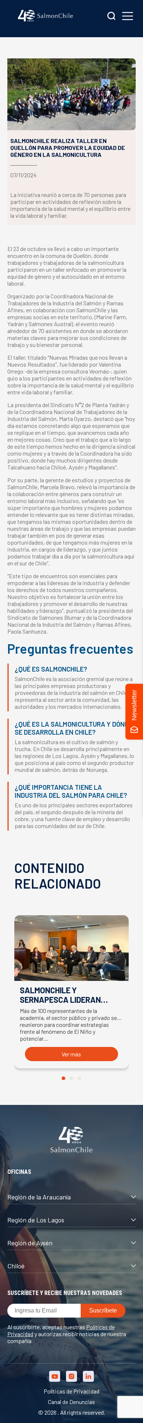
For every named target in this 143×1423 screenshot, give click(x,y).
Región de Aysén (29, 1243)
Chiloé (16, 1266)
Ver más (71, 1054)
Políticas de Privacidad (71, 1391)
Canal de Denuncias (71, 1401)
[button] (63, 1078)
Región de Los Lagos (35, 1220)
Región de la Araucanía (39, 1197)
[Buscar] (111, 16)
